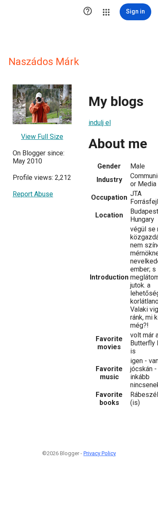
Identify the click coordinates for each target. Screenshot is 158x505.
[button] (88, 12)
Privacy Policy (99, 453)
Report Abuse (33, 194)
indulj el (99, 123)
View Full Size (42, 137)
